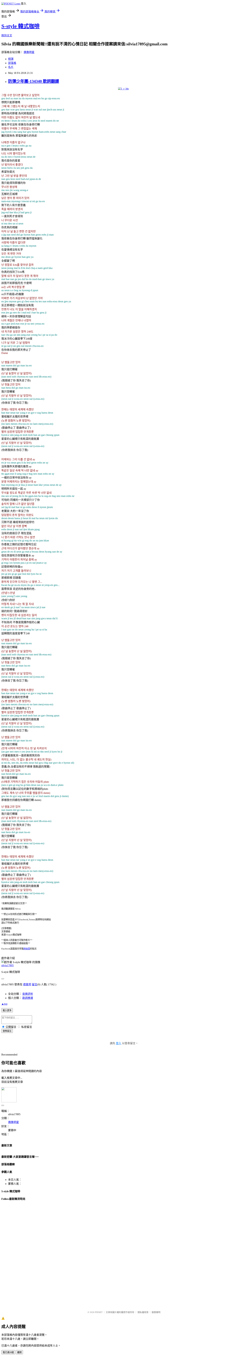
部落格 (12, 63)
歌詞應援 (27, 997)
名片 (10, 67)
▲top (4, 1003)
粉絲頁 (26, 948)
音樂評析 (27, 993)
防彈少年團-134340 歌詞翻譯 (33, 81)
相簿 (10, 58)
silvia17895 (7, 965)
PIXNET (99, 1312)
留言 (34, 984)
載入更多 (7, 1010)
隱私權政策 (142, 1312)
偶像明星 (29, 52)
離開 (19, 1352)
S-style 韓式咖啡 (20, 26)
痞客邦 (27, 984)
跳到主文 (6, 35)
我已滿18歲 (8, 1352)
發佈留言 (7, 1031)
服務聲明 (156, 1312)
